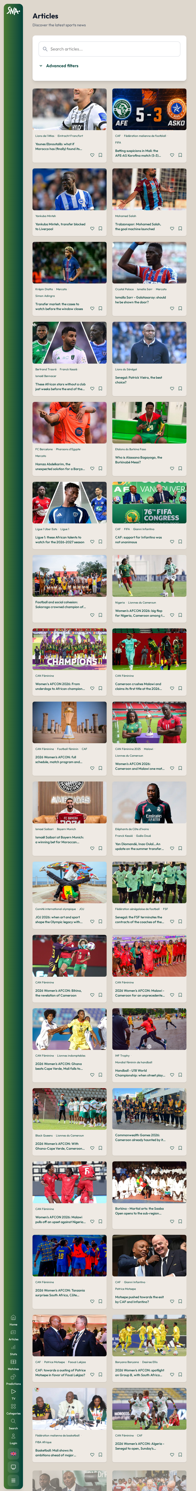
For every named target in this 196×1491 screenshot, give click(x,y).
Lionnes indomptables (71, 1055)
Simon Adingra (45, 296)
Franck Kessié (68, 369)
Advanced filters (62, 65)
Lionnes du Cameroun (142, 602)
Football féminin (67, 749)
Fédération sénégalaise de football (137, 909)
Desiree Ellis (150, 1362)
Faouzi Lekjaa (77, 1362)
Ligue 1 (64, 529)
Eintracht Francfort (70, 136)
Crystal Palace (124, 289)
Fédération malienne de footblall (145, 136)
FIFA (118, 142)
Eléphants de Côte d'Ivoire (132, 829)
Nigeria (120, 602)
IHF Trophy (122, 1055)
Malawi (148, 749)
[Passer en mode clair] (13, 1467)
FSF (165, 909)
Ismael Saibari (44, 829)
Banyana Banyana (127, 1362)
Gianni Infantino (143, 529)
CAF (118, 136)
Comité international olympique (55, 909)
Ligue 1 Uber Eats (46, 529)
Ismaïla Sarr (144, 289)
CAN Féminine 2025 (128, 749)
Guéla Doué (143, 835)
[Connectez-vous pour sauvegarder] (100, 156)
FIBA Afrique (43, 1442)
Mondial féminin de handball (133, 1062)
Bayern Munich (66, 829)
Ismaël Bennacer (45, 376)
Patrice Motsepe (125, 1289)
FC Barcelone (44, 449)
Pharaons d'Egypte (68, 449)
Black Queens (44, 1135)
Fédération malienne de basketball (57, 1435)
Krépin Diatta (44, 289)
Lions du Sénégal (126, 369)
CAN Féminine (44, 675)
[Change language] (13, 1453)
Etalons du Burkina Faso (130, 449)
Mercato (61, 289)
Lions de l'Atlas (44, 136)
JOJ (81, 909)
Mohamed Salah (125, 216)
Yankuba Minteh (45, 216)
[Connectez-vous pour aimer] (92, 156)
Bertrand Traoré (45, 369)
